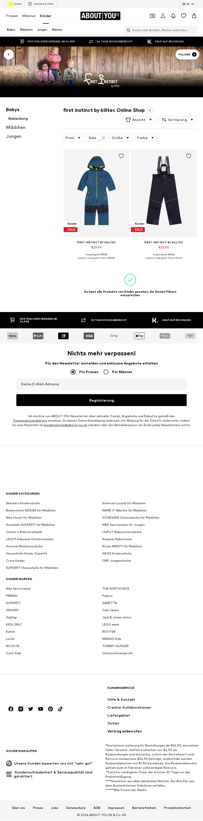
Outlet (18, 3)
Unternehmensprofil (117, 653)
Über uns (18, 808)
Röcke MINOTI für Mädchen (122, 546)
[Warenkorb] (194, 16)
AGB (97, 808)
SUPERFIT (13, 603)
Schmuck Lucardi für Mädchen (124, 503)
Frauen (12, 16)
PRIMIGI (11, 596)
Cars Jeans (110, 610)
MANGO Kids (111, 639)
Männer (29, 16)
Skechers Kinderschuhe (23, 503)
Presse (38, 808)
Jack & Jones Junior (116, 617)
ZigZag (11, 617)
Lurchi (10, 639)
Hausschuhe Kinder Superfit (26, 553)
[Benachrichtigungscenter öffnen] (173, 16)
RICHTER (109, 632)
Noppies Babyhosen (117, 539)
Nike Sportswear (18, 589)
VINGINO (12, 610)
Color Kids (13, 653)
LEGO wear (110, 625)
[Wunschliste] (184, 16)
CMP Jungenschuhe (116, 561)
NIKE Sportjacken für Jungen (123, 525)
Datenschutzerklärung (30, 421)
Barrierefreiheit (144, 808)
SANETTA (109, 603)
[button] (139, 120)
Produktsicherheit (177, 808)
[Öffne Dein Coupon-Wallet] (152, 16)
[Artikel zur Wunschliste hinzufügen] (121, 156)
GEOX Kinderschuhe (117, 553)
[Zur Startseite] (33, 690)
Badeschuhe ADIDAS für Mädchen (31, 510)
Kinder (45, 16)
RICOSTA (13, 646)
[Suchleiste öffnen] (127, 30)
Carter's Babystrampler (24, 532)
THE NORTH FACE (115, 589)
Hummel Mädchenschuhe (24, 546)
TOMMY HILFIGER (115, 646)
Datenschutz (76, 808)
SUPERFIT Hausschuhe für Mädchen (32, 568)
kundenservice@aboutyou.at (65, 425)
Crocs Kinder (15, 561)
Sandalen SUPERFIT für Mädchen (30, 525)
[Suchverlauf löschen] (193, 30)
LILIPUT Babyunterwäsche (122, 532)
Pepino (107, 596)
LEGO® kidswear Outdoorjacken (30, 539)
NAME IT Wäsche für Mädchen (124, 510)
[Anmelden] (163, 16)
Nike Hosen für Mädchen (24, 518)
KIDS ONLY (14, 625)
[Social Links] (11, 709)
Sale (92, 138)
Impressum (116, 808)
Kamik (10, 632)
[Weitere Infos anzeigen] (96, 262)
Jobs (54, 808)
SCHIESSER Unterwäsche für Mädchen (130, 518)
